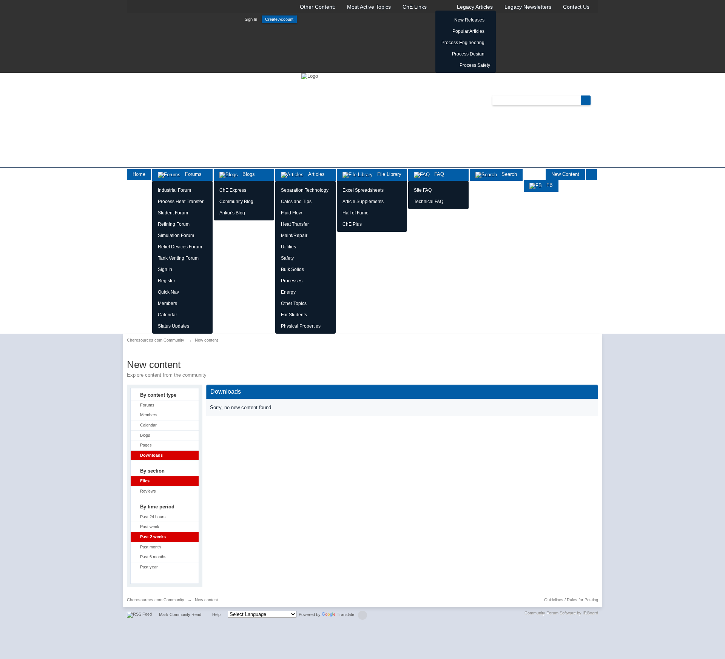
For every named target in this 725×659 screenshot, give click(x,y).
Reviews (148, 491)
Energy (288, 292)
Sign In (251, 19)
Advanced (595, 100)
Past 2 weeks (153, 536)
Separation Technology (305, 190)
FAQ (437, 174)
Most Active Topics (369, 7)
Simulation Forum (176, 235)
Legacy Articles (475, 7)
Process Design (468, 54)
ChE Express (232, 190)
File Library (387, 174)
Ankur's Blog (232, 213)
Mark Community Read (180, 614)
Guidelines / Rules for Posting (571, 599)
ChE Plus (352, 224)
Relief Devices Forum (180, 246)
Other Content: (317, 7)
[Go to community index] (309, 76)
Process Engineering (462, 42)
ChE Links (415, 7)
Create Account (279, 19)
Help (216, 614)
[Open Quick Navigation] (591, 174)
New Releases (469, 20)
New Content (565, 174)
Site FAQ (423, 190)
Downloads (151, 455)
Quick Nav (168, 292)
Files (145, 481)
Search (507, 174)
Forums (191, 174)
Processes (291, 280)
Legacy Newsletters (527, 7)
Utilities (288, 246)
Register (166, 280)
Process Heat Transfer (181, 201)
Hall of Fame (355, 213)
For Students (294, 314)
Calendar (167, 314)
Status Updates (173, 326)
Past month (150, 547)
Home (139, 174)
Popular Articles (468, 31)
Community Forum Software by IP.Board (561, 613)
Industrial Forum (174, 190)
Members (167, 303)
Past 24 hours (153, 516)
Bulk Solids (292, 269)
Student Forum (173, 213)
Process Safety (475, 65)
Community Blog (236, 201)
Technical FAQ (428, 201)
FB (547, 185)
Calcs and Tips (296, 201)
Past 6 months (153, 556)
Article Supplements (363, 201)
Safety (287, 258)
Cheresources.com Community (155, 599)
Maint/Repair (294, 235)
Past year (149, 567)
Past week (149, 526)
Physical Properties (301, 326)
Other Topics (294, 303)
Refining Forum (174, 224)
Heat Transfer (295, 224)
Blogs (246, 174)
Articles (314, 174)
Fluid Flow (291, 213)
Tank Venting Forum (178, 258)
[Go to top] (362, 615)
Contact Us (576, 7)
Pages (146, 445)
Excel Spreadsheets (363, 190)
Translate (345, 614)
